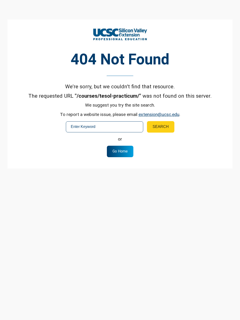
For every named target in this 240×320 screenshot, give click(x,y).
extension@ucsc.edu (159, 114)
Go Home (120, 151)
